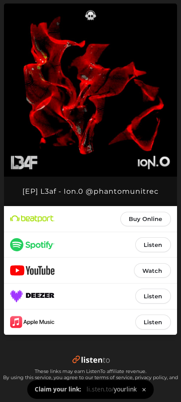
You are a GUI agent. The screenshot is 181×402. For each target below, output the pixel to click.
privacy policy (151, 377)
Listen (153, 244)
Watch (152, 270)
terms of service (113, 377)
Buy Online (145, 218)
